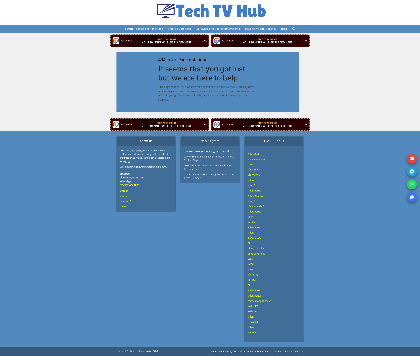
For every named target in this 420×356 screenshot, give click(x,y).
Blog (284, 28)
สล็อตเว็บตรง (254, 211)
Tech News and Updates (260, 28)
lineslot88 (253, 274)
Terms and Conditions (258, 351)
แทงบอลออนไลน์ (256, 159)
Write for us (239, 351)
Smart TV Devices (179, 28)
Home (214, 351)
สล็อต (251, 316)
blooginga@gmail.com (132, 177)
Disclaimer (276, 351)
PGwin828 (253, 321)
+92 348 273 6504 (129, 184)
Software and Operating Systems (218, 28)
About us (299, 351)
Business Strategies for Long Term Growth (207, 151)
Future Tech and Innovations (144, 28)
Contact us (288, 351)
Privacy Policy (225, 351)
